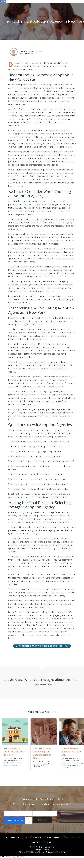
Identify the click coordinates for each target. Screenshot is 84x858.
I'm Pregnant (10, 837)
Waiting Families (24, 837)
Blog (78, 837)
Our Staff (60, 837)
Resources (50, 837)
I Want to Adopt (38, 837)
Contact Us (69, 837)
